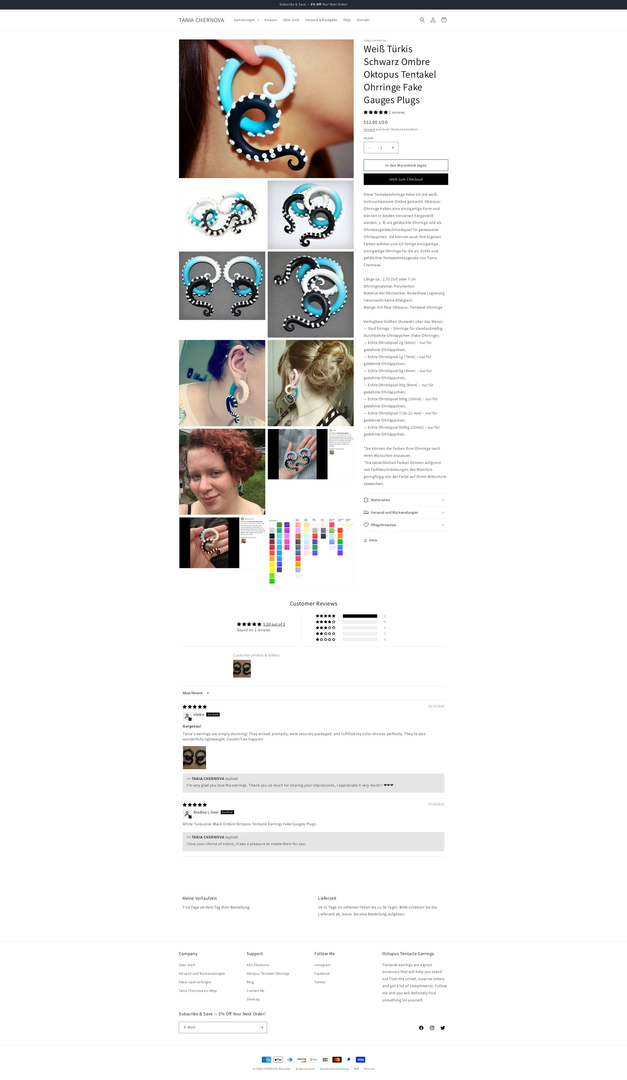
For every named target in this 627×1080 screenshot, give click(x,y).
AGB (356, 1068)
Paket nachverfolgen (195, 982)
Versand (369, 129)
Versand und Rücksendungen (202, 973)
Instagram (322, 965)
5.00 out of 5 (274, 624)
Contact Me (256, 990)
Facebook (322, 973)
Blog (250, 982)
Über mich (187, 965)
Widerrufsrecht (305, 1068)
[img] (195, 706)
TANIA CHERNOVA (266, 1068)
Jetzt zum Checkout (406, 179)
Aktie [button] (373, 540)
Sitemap (253, 999)
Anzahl (368, 138)
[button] (246, 20)
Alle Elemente (258, 965)
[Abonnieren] (261, 1027)
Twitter (320, 982)
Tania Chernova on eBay (198, 990)
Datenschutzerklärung (334, 1068)
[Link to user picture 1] (194, 757)
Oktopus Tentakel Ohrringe (268, 973)
